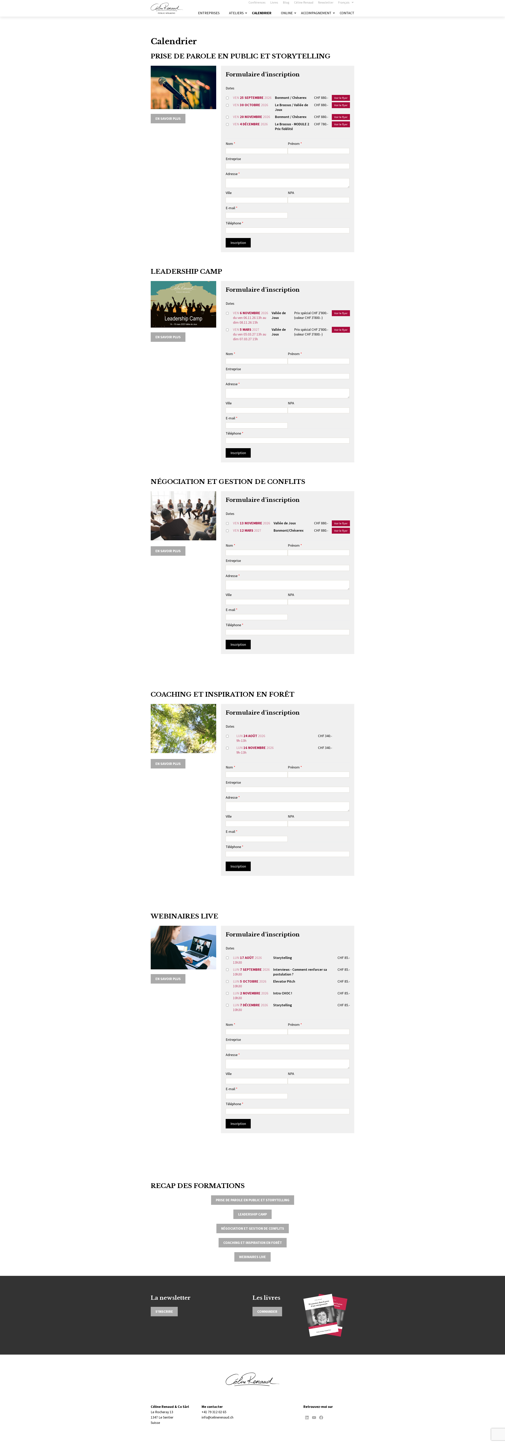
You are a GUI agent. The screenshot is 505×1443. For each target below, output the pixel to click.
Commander (267, 1311)
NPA (291, 192)
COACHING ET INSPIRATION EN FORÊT (252, 1242)
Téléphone (234, 223)
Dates (230, 88)
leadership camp (252, 1214)
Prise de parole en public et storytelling (252, 1200)
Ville (229, 192)
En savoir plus (168, 118)
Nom (230, 143)
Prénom (295, 143)
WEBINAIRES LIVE (252, 1257)
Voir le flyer (341, 98)
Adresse (233, 173)
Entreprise (233, 158)
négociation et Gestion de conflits (252, 1228)
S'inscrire (164, 1311)
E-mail (232, 208)
